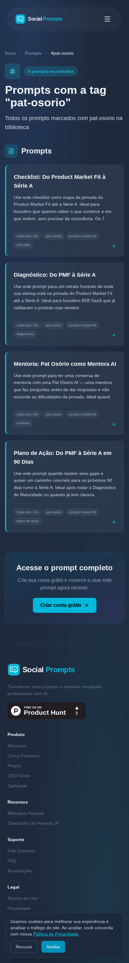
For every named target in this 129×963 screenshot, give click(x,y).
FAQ (12, 860)
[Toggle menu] (107, 19)
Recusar (24, 946)
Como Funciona (23, 755)
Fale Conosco (21, 850)
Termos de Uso (23, 898)
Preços (14, 765)
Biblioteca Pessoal (26, 813)
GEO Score (19, 775)
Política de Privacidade (55, 933)
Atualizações (20, 870)
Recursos (17, 745)
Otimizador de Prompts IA (33, 823)
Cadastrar (17, 785)
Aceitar (53, 946)
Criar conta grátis (60, 605)
